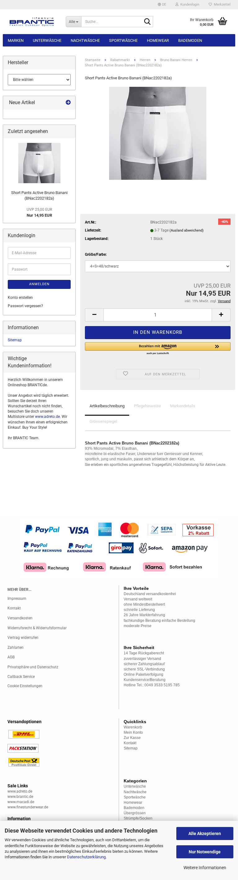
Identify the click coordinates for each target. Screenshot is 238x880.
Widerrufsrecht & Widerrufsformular (37, 628)
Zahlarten (15, 647)
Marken (16, 40)
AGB (11, 657)
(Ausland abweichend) (187, 230)
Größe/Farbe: (96, 254)
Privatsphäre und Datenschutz (32, 667)
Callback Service (21, 676)
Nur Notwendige (205, 851)
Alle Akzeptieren (204, 833)
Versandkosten (20, 618)
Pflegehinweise (147, 406)
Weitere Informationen (204, 867)
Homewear (158, 40)
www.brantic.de (20, 796)
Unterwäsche (47, 40)
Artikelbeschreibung (107, 406)
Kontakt (14, 608)
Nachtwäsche (85, 40)
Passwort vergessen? (25, 306)
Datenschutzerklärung (86, 857)
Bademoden (190, 40)
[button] (162, 4)
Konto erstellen (20, 297)
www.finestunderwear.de (27, 807)
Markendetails (182, 406)
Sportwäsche (123, 40)
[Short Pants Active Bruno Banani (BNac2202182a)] (157, 133)
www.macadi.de (20, 802)
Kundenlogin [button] (188, 4)
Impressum (16, 598)
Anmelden (39, 284)
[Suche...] (147, 22)
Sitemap (15, 340)
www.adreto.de (47, 416)
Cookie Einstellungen (24, 686)
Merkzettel (221, 4)
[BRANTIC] (31, 21)
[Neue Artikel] (68, 102)
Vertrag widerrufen (22, 637)
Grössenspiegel (103, 421)
